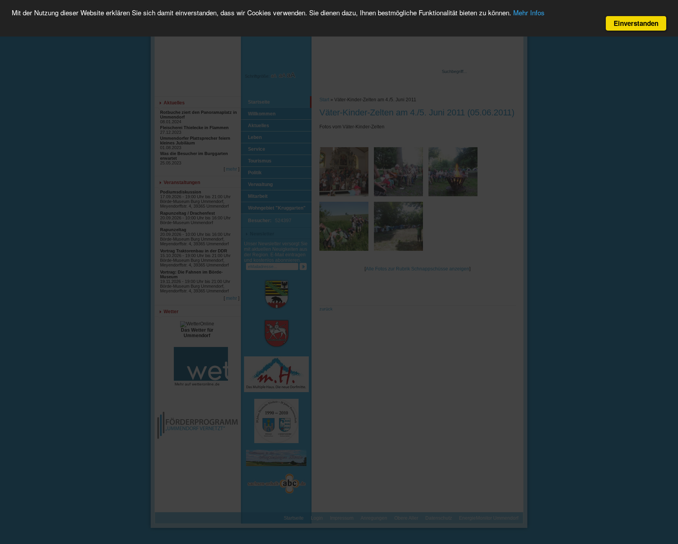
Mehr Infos (529, 13)
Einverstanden (636, 23)
